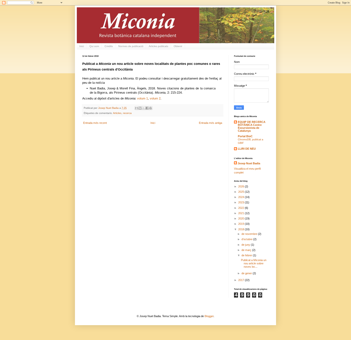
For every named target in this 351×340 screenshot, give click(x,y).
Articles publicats (158, 46)
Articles (117, 113)
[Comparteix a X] (143, 108)
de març (246, 250)
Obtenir (178, 46)
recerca (127, 113)
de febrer (247, 255)
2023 (241, 202)
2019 (241, 223)
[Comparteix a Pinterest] (150, 108)
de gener (247, 273)
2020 (241, 218)
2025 (241, 191)
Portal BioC (245, 136)
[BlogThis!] (140, 108)
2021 (241, 213)
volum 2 (155, 98)
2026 (241, 186)
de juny (246, 244)
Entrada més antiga (210, 122)
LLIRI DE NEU (247, 148)
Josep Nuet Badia (249, 163)
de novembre (249, 233)
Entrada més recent (95, 122)
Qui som (94, 46)
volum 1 (142, 98)
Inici (81, 46)
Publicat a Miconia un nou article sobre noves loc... (253, 263)
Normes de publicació (130, 46)
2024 (241, 197)
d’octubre (247, 239)
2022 (241, 207)
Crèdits (109, 46)
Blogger (209, 316)
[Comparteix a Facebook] (147, 108)
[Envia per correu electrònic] (136, 108)
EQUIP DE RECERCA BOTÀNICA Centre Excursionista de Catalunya (251, 126)
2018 (241, 229)
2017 (241, 280)
